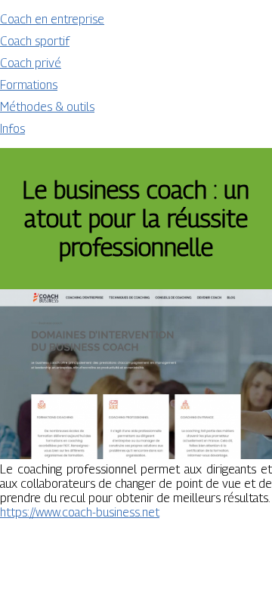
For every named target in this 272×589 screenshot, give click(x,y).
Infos (12, 129)
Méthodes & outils (47, 107)
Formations (28, 85)
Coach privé (30, 63)
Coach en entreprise (52, 19)
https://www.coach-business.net (79, 512)
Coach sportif (35, 41)
